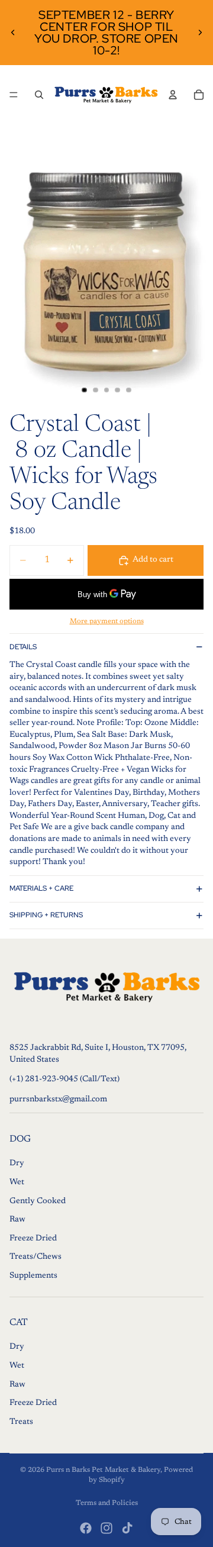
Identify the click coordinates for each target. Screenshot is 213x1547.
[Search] (39, 95)
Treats (21, 1422)
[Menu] (13, 94)
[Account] (173, 95)
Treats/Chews (35, 1257)
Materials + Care (41, 888)
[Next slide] (200, 33)
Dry (16, 1163)
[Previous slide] (13, 33)
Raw (17, 1220)
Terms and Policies (107, 1503)
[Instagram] (106, 1528)
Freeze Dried (33, 1239)
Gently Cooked (37, 1201)
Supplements (33, 1276)
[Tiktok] (127, 1528)
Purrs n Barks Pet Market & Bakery (103, 1470)
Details (23, 647)
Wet (16, 1182)
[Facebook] (86, 1528)
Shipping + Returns (46, 915)
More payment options (107, 621)
